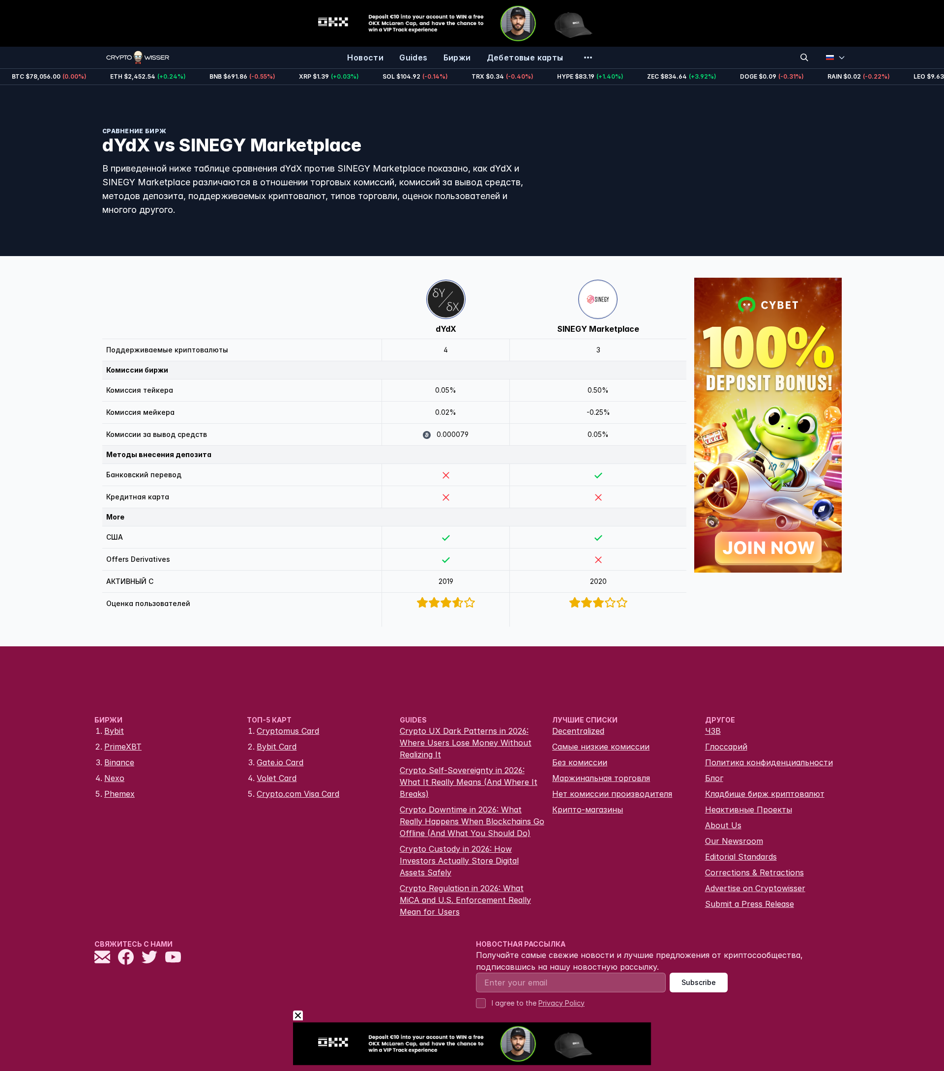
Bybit (114, 731)
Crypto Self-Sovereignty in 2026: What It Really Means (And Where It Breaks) (468, 782)
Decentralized (578, 731)
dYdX (446, 329)
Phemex (119, 794)
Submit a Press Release (749, 904)
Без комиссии (579, 762)
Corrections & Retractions (754, 872)
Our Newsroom (734, 841)
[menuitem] (365, 57)
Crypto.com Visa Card (298, 794)
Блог (714, 778)
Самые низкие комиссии (600, 747)
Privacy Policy (561, 1003)
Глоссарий (726, 747)
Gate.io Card (280, 762)
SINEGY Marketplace (598, 329)
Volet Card (276, 778)
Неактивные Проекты (748, 809)
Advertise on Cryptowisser (755, 888)
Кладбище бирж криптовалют (765, 794)
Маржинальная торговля (601, 778)
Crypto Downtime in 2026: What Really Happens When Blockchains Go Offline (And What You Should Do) (472, 821)
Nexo (114, 778)
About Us (723, 825)
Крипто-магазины (587, 809)
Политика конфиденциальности (769, 762)
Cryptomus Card (288, 731)
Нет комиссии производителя (612, 794)
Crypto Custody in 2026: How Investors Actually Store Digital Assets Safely (459, 860)
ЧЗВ (713, 731)
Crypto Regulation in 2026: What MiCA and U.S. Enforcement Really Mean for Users (465, 900)
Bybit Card (276, 747)
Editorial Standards (741, 857)
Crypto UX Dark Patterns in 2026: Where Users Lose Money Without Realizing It (465, 742)
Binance (119, 762)
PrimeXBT (123, 747)
